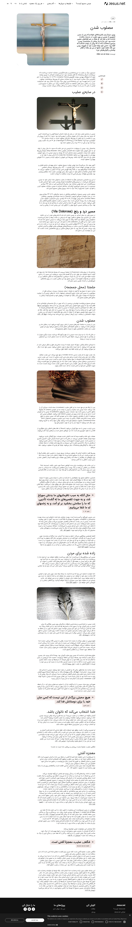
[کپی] (102, 79)
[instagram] (33, 909)
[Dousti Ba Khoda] (114, 3)
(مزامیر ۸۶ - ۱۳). (60, 741)
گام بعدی (50, 4)
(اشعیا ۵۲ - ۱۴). (65, 530)
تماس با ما (23, 4)
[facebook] (25, 909)
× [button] (130, 915)
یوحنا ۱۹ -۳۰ (65, 672)
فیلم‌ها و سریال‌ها (65, 4)
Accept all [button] (35, 920)
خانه (114, 22)
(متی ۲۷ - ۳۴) (77, 295)
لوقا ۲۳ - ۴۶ (74, 672)
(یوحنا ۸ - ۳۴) (51, 814)
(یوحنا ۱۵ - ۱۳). (84, 635)
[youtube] (29, 909)
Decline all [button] (14, 920)
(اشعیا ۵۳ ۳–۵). (83, 547)
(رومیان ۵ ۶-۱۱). (90, 890)
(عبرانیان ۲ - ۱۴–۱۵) (74, 835)
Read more (124, 919)
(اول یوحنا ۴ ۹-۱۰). (68, 664)
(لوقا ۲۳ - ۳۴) (42, 314)
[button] (87, 925)
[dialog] (66, 920)
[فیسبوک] (102, 83)
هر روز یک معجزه (36, 4)
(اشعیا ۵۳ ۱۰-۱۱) (71, 582)
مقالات (110, 22)
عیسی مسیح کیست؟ (83, 4)
